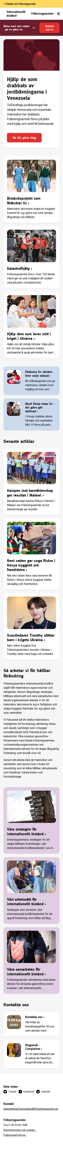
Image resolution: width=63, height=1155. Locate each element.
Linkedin (45, 1091)
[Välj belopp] (34, 28)
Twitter (12, 1091)
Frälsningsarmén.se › (15, 1135)
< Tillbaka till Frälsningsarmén (20, 3)
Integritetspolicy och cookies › (20, 1130)
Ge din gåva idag (24, 137)
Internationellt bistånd (16, 13)
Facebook (28, 1091)
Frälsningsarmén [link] (42, 13)
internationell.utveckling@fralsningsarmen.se (31, 1109)
